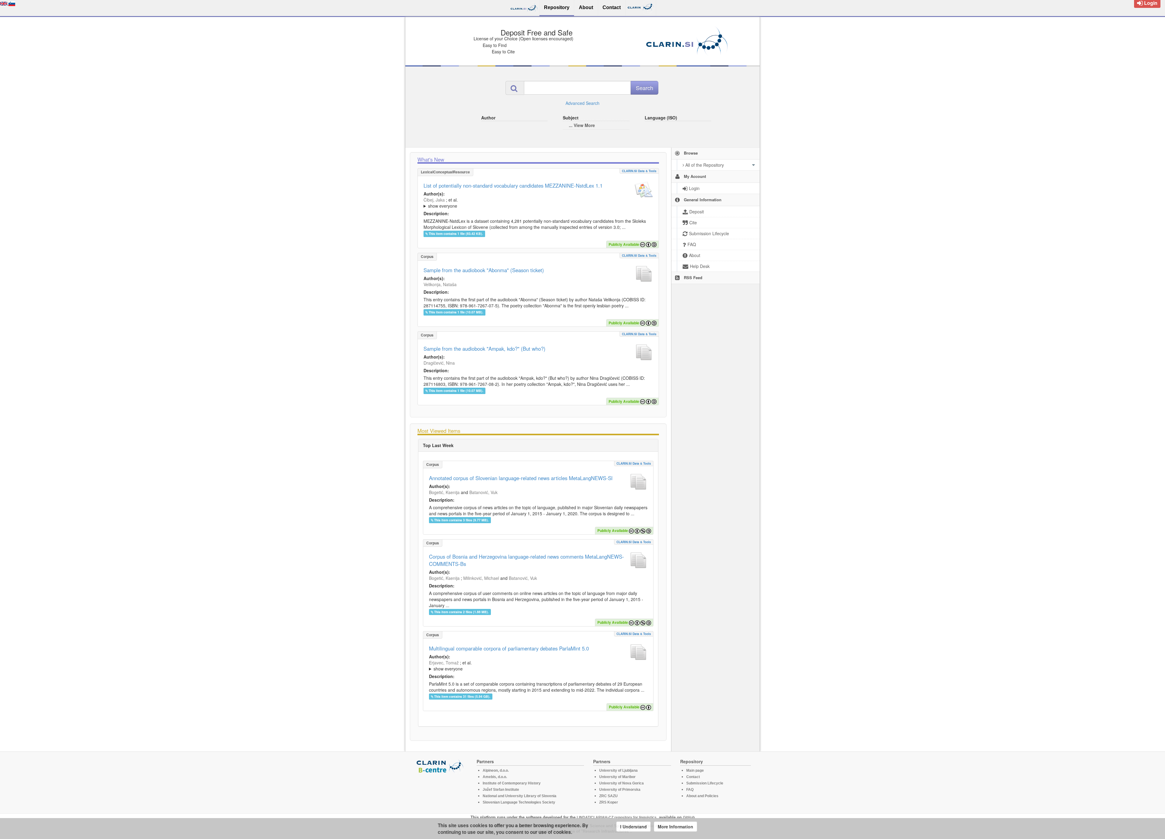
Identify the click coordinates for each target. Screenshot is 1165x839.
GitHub (689, 817)
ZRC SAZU (608, 796)
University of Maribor (617, 777)
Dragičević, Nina (439, 363)
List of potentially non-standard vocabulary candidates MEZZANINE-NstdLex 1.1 (513, 185)
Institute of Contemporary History (512, 783)
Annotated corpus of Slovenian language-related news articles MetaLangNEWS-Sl (521, 478)
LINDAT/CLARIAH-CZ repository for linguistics (617, 817)
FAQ (690, 789)
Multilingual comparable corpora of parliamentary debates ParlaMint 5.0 (509, 648)
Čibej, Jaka (434, 200)
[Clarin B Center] (441, 766)
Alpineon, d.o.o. (496, 770)
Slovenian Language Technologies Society (519, 802)
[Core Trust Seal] (440, 790)
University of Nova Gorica (621, 783)
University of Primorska (619, 789)
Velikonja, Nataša (440, 284)
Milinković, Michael (481, 578)
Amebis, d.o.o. (495, 777)
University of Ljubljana (618, 770)
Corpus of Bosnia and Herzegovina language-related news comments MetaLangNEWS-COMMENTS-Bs (526, 560)
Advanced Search (582, 103)
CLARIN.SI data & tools (639, 171)
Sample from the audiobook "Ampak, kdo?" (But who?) (484, 348)
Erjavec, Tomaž (444, 663)
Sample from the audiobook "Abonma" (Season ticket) (484, 270)
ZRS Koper (608, 802)
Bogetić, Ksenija (444, 492)
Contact (693, 777)
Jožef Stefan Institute (501, 789)
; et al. (441, 203)
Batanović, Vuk (483, 492)
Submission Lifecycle (704, 783)
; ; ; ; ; (505, 203)
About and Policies (702, 796)
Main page (695, 770)
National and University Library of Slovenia (519, 796)
